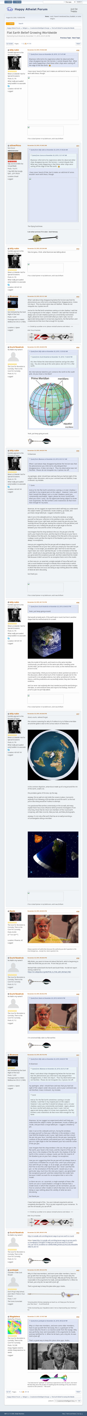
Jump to (50, 1401)
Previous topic (65, 38)
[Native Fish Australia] (9, 325)
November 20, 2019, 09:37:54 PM (37, 1055)
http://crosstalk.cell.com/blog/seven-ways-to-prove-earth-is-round (51, 1236)
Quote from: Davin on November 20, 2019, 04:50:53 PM (48, 998)
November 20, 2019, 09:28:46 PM (37, 958)
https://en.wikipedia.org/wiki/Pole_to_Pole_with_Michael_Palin (49, 972)
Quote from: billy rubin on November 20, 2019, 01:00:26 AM (49, 150)
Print (78, 44)
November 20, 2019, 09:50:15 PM (37, 1232)
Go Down (9, 44)
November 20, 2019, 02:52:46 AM (37, 248)
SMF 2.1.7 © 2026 (9, 1413)
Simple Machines (19, 1413)
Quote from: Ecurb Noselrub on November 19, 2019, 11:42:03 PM (52, 357)
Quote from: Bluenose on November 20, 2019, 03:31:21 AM (49, 459)
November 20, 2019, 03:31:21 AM (37, 296)
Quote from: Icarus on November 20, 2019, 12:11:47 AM (48, 54)
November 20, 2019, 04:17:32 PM (37, 602)
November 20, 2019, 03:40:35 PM (37, 347)
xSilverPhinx (15, 145)
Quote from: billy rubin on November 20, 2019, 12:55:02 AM (49, 351)
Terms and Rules (71, 1414)
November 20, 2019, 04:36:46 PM (37, 713)
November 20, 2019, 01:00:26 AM (37, 50)
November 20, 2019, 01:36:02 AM (37, 145)
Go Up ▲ (80, 1414)
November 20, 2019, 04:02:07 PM (37, 450)
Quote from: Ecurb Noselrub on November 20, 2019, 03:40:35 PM (51, 606)
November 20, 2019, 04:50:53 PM (37, 911)
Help (63, 1414)
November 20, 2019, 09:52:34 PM (37, 1270)
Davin (12, 911)
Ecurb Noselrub (17, 347)
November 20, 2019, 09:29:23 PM (37, 994)
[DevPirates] (9, 938)
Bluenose (14, 296)
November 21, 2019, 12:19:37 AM (37, 1316)
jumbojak (14, 1270)
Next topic (76, 38)
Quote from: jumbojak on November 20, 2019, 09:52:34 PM (49, 1321)
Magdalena (15, 1316)
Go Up (8, 1392)
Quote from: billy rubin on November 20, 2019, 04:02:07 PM (49, 1059)
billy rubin (14, 50)
